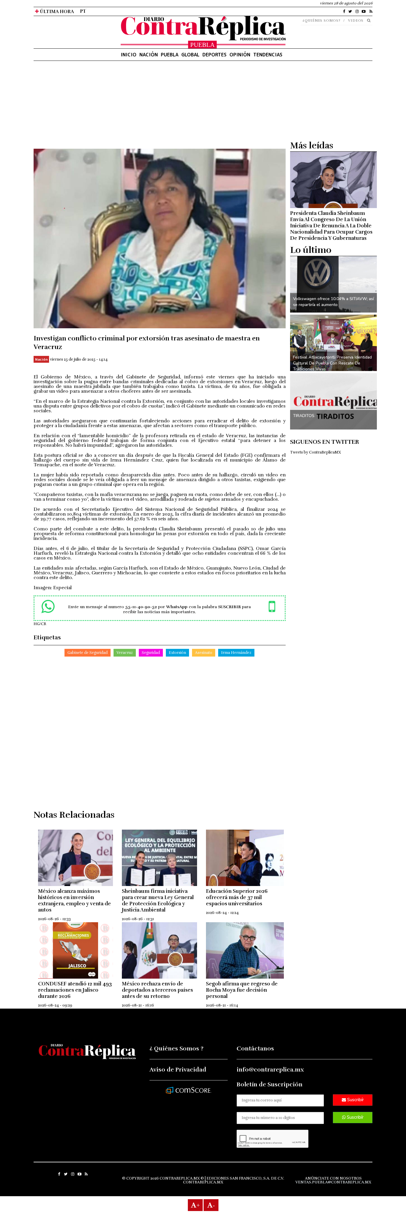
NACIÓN (148, 54)
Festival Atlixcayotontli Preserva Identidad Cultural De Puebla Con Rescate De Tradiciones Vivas (332, 363)
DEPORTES (214, 54)
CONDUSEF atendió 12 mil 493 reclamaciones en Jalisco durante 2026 (75, 990)
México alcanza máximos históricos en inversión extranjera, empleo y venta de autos (74, 900)
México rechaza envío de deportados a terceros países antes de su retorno (157, 990)
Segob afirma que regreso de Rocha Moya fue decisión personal (242, 990)
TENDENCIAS (267, 54)
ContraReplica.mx (203, 1182)
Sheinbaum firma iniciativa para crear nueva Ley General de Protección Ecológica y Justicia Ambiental (158, 900)
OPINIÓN (239, 54)
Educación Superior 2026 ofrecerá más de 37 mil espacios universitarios (236, 897)
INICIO (128, 54)
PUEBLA (169, 54)
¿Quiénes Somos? (322, 20)
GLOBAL (190, 54)
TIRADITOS (303, 416)
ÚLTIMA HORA (56, 12)
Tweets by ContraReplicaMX (315, 452)
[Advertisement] (160, 107)
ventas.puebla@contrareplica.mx (333, 1182)
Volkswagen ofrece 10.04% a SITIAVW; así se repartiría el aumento (333, 302)
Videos (355, 20)
